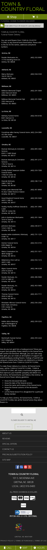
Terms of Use (41, 541)
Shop (13, 17)
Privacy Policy (7, 541)
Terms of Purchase (24, 541)
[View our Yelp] (29, 468)
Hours (40, 547)
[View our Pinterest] (25, 468)
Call (8, 547)
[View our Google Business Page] (21, 468)
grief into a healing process (23, 349)
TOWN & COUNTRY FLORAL (23, 7)
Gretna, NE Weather (23, 537)
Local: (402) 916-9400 (23, 486)
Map (24, 547)
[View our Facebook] (17, 468)
